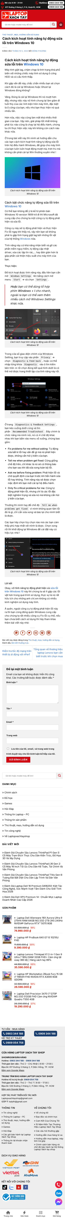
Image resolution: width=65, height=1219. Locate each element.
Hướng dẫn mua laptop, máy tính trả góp (48, 1139)
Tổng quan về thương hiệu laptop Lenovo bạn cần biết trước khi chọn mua (48, 653)
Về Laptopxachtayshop (17, 836)
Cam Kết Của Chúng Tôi (47, 1121)
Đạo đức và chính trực (46, 1117)
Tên (9, 708)
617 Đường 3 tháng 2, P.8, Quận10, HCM (22, 7)
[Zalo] (11, 1187)
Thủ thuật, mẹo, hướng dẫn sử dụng (20, 35)
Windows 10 (33, 64)
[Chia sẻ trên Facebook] (22, 632)
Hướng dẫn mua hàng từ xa (49, 1135)
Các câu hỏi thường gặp (47, 1131)
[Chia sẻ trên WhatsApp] (16, 632)
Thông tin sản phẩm (15, 819)
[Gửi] (53, 24)
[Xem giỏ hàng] (61, 24)
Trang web (11, 735)
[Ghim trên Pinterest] (42, 632)
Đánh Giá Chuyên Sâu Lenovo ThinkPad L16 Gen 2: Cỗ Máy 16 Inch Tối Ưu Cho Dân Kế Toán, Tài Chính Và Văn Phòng (32, 866)
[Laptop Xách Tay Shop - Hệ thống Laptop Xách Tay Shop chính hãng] (14, 15)
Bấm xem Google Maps (13, 1070)
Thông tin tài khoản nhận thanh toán (15, 1141)
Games (8, 803)
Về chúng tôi (42, 1113)
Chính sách (10, 792)
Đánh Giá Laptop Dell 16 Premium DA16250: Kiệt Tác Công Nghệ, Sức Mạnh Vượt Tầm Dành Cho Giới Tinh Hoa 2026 (32, 889)
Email (10, 722)
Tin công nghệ (12, 830)
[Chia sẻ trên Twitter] (29, 632)
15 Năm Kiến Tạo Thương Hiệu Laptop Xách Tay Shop (47, 1125)
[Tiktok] (4, 1187)
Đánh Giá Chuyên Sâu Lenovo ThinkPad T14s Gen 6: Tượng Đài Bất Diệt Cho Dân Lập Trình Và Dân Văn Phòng (32, 877)
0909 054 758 (14, 1042)
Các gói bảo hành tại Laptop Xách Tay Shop (16, 1135)
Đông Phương (39, 51)
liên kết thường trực (20, 643)
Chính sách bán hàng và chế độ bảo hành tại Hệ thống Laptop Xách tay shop (48, 1147)
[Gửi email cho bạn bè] (35, 632)
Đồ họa (8, 798)
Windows (25, 238)
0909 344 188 (56, 7)
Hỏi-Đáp (9, 809)
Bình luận (12, 682)
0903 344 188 (56, 3)
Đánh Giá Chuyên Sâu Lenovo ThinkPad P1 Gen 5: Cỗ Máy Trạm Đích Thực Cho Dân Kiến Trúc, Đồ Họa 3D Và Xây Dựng (31, 855)
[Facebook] (25, 1187)
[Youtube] (18, 1187)
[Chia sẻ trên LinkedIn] (48, 632)
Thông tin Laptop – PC (16, 814)
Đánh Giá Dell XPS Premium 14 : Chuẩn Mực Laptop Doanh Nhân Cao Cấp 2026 (32, 898)
